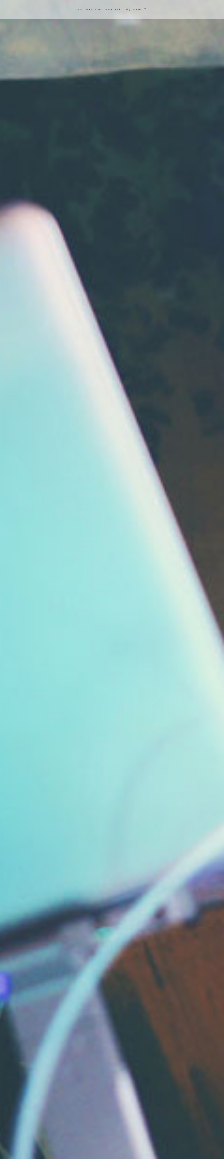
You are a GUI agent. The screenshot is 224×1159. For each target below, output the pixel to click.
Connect (137, 9)
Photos (119, 9)
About (89, 9)
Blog (127, 9)
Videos (108, 9)
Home (80, 9)
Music (98, 9)
